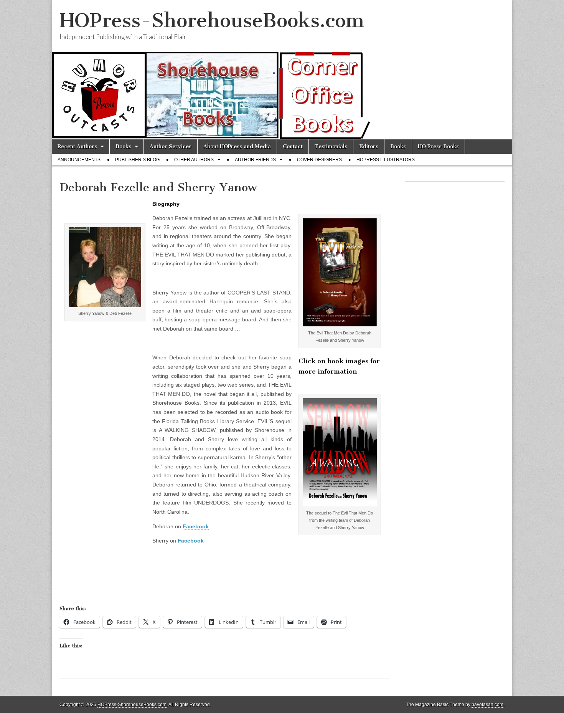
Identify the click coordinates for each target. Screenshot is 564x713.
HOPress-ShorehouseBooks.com (211, 20)
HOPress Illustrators (385, 159)
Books (123, 146)
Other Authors (194, 159)
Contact (293, 146)
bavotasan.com (487, 704)
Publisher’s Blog (137, 159)
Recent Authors (77, 146)
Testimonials (331, 146)
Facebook (196, 526)
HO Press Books (438, 146)
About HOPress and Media (237, 146)
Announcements (79, 159)
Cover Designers (319, 159)
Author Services (170, 146)
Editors (368, 146)
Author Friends (255, 159)
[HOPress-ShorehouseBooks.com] (282, 69)
